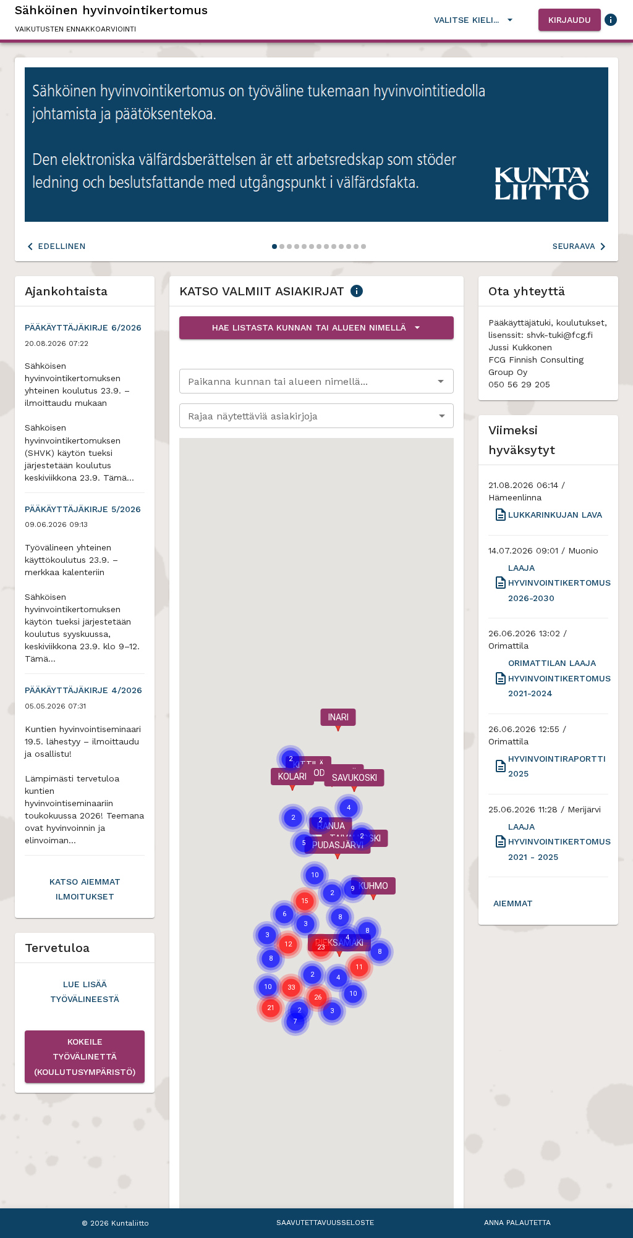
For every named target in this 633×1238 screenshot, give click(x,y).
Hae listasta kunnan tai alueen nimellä (309, 327)
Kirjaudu (569, 20)
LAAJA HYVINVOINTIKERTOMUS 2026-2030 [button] (559, 583)
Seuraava (574, 246)
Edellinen (61, 246)
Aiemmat (513, 903)
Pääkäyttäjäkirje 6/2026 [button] (83, 327)
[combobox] (306, 381)
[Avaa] (440, 381)
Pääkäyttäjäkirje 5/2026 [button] (83, 509)
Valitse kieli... (466, 20)
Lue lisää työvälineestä (84, 991)
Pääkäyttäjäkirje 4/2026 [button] (83, 690)
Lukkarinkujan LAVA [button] (555, 515)
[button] (338, 720)
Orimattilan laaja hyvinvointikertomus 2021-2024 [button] (559, 678)
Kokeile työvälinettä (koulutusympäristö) (84, 1057)
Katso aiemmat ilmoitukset (85, 889)
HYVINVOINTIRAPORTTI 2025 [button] (557, 766)
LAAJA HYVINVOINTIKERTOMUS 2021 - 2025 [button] (559, 842)
